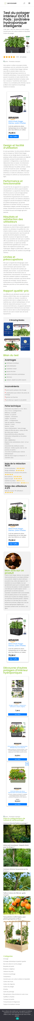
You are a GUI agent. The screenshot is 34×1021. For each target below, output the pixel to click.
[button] (11, 61)
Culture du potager (8, 33)
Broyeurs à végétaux (9, 969)
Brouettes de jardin (8, 966)
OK (17, 1018)
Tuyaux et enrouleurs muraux (11, 1004)
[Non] (32, 1015)
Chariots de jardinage (9, 974)
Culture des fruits (8, 981)
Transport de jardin (8, 999)
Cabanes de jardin (8, 971)
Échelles (5, 989)
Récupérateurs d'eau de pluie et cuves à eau (15, 994)
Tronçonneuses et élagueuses (11, 1002)
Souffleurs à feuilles (8, 997)
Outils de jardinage (8, 991)
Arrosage (5, 959)
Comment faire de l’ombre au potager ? (15, 823)
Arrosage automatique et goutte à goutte (14, 961)
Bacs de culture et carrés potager (20, 29)
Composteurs (7, 976)
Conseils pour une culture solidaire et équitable (16, 31)
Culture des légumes (9, 984)
